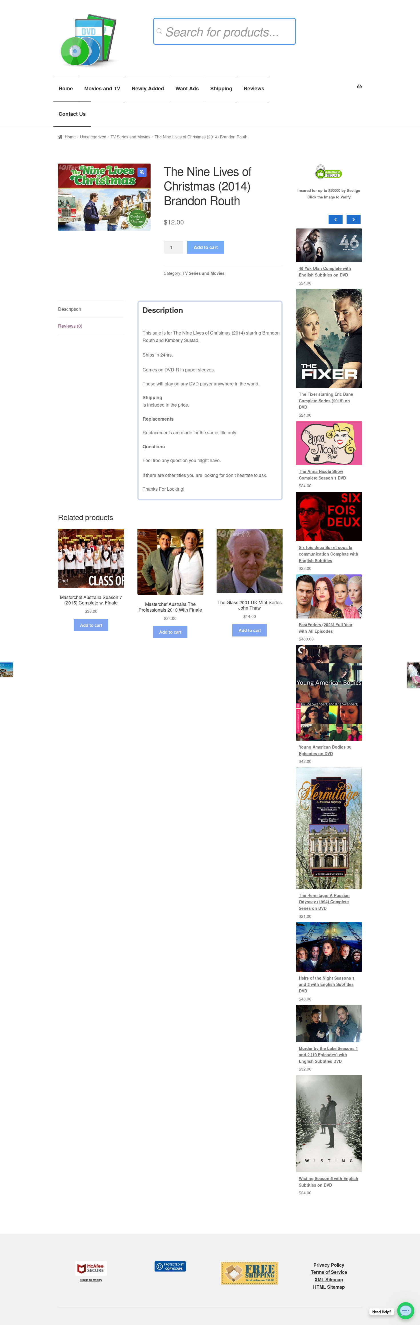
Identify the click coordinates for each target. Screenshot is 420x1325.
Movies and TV (102, 88)
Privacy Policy (328, 1265)
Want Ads (187, 88)
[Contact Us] (405, 1310)
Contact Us (72, 114)
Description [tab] (69, 309)
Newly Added (148, 88)
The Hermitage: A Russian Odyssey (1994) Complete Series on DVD (324, 901)
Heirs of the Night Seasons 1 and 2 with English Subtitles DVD (327, 984)
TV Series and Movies (130, 137)
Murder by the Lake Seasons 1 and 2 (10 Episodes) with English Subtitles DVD (328, 1054)
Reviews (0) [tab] (70, 326)
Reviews (254, 88)
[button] (142, 172)
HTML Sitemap (329, 1287)
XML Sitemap (329, 1279)
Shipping (221, 88)
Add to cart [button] (91, 625)
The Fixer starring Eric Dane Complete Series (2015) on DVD (326, 400)
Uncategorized (93, 137)
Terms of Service (329, 1272)
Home (66, 88)
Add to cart (206, 247)
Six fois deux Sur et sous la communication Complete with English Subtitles (328, 553)
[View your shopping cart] (329, 83)
